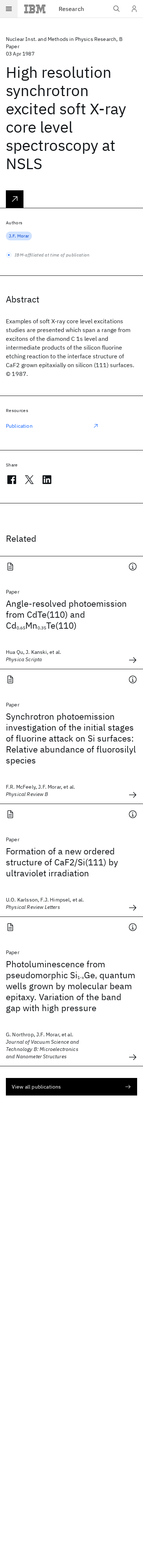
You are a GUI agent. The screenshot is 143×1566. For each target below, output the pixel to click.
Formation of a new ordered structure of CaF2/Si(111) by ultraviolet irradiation (62, 862)
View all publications (36, 1086)
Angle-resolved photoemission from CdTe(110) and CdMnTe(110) (66, 614)
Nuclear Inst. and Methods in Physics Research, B (64, 39)
